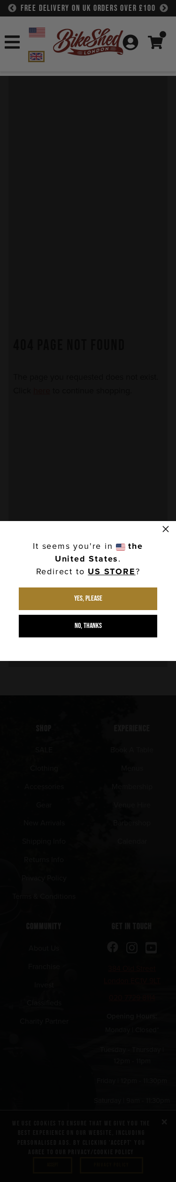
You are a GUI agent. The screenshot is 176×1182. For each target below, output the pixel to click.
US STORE (111, 571)
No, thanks (88, 625)
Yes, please (88, 598)
